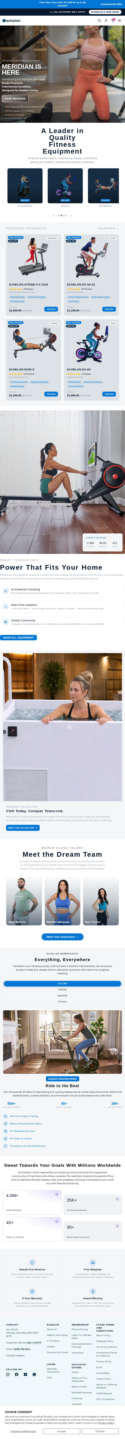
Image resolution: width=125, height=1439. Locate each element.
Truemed (76, 1404)
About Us (52, 1329)
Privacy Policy (106, 1423)
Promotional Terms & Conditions (106, 1354)
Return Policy (103, 1335)
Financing (77, 1398)
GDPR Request (104, 1393)
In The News (53, 1340)
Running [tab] (62, 996)
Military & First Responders (79, 1379)
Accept (61, 1431)
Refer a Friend (79, 1386)
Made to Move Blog (57, 1335)
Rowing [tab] (62, 990)
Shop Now (51, 309)
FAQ (49, 1377)
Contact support (15, 1355)
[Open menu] (119, 20)
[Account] (106, 20)
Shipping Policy (104, 1341)
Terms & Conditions (106, 1347)
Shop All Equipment (18, 637)
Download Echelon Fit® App (82, 1345)
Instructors (77, 1352)
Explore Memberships (62, 1078)
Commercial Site (111, 4)
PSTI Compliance (105, 1399)
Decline (100, 1431)
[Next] (71, 215)
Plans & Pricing (80, 1329)
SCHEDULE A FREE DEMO (105, 12)
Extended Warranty (82, 1392)
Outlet (75, 1372)
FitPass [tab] (62, 1002)
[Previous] (54, 215)
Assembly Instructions (53, 1370)
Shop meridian (15, 98)
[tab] (58, 215)
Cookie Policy (103, 1378)
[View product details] (69, 727)
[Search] (99, 20)
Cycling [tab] (62, 983)
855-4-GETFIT (34, 1342)
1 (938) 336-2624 (21, 1349)
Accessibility (102, 1373)
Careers (51, 1346)
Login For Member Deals (82, 1336)
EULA (99, 1367)
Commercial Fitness (57, 1352)
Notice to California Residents (106, 1386)
